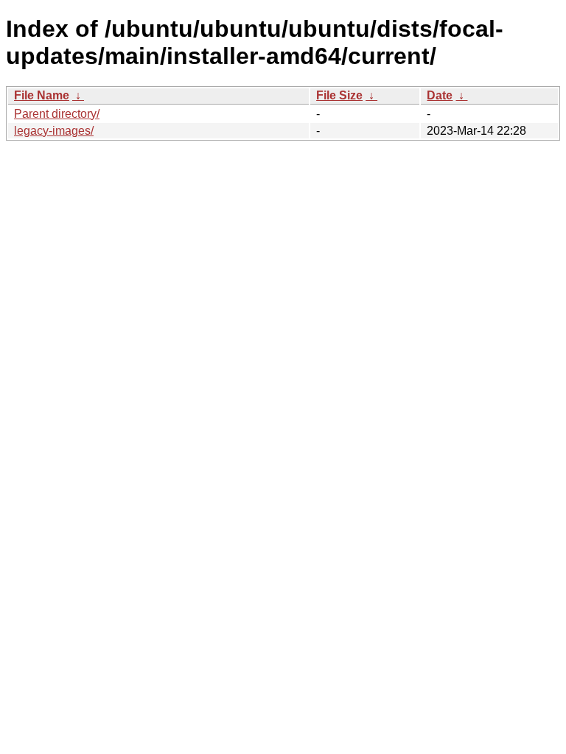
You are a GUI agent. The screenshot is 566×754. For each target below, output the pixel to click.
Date (440, 95)
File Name (41, 95)
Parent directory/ (56, 114)
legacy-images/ (54, 130)
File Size (339, 95)
